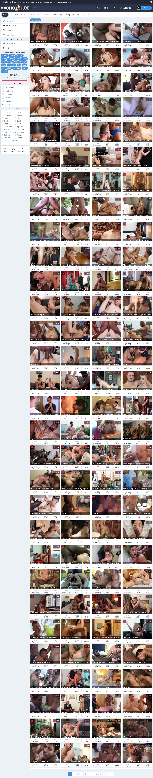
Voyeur (6, 129)
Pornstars (35, 15)
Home (5, 15)
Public (6, 118)
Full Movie (20, 129)
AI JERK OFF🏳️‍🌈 (64, 15)
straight (20, 55)
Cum (3, 62)
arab (24, 65)
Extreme (7, 138)
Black (9, 68)
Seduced (7, 135)
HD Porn (75, 15)
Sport (6, 121)
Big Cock (20, 126)
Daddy (9, 62)
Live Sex (54, 15)
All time (7, 104)
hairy (3, 68)
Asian (4, 65)
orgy (15, 62)
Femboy (5, 71)
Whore (19, 118)
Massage (20, 115)
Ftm (19, 65)
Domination (8, 126)
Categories (14, 15)
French (24, 59)
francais (12, 55)
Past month (8, 98)
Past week (8, 94)
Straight (19, 135)
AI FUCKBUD (86, 15)
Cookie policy (21, 151)
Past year (7, 101)
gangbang (16, 68)
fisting (18, 59)
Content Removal (9, 151)
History (45, 15)
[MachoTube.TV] (15, 8)
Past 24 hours (9, 87)
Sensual (19, 112)
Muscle (19, 138)
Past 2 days (8, 91)
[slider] (1, 80)
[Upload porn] (115, 8)
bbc (9, 65)
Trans (11, 59)
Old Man (7, 112)
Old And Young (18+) (9, 115)
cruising (4, 59)
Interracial (20, 132)
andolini (4, 55)
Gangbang (7, 124)
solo (14, 65)
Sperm (19, 124)
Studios (24, 15)
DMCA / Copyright (9, 148)
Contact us (22, 148)
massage (22, 62)
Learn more (67, 2)
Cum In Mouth (9, 132)
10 (104, 774)
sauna (25, 68)
